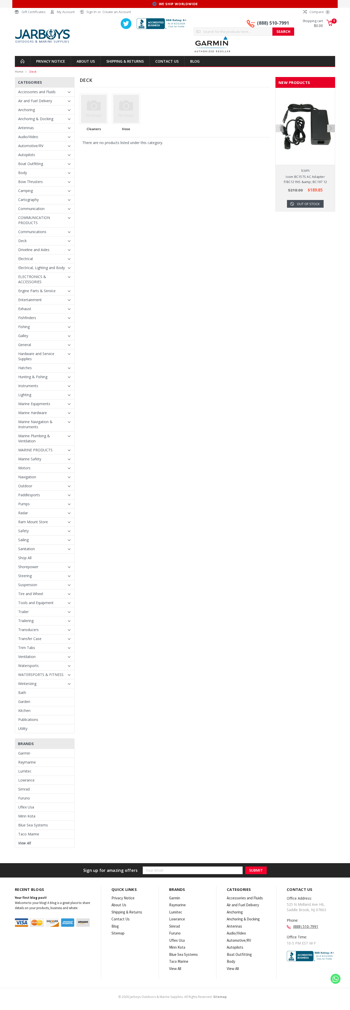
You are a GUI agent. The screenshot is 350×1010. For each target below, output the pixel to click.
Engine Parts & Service (37, 290)
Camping (25, 190)
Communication (31, 208)
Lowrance (26, 780)
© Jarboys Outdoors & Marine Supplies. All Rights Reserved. (172, 997)
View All (24, 843)
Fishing (24, 326)
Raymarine (27, 762)
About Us (86, 61)
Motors (24, 467)
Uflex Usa (26, 807)
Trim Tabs (26, 647)
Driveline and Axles (33, 249)
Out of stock (308, 204)
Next (331, 128)
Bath (22, 692)
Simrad (24, 789)
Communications (32, 231)
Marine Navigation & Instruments (35, 424)
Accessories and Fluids (37, 91)
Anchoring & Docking (35, 118)
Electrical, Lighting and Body (41, 267)
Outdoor (25, 485)
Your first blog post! (31, 897)
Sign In (91, 11)
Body (22, 172)
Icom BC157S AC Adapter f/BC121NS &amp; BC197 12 (305, 179)
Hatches (25, 367)
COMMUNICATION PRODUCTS (34, 220)
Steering (25, 575)
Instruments (28, 385)
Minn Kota (26, 816)
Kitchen (24, 710)
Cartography (28, 199)
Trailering (26, 620)
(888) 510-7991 (273, 23)
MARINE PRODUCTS (35, 449)
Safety (23, 530)
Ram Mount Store (33, 521)
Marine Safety (29, 458)
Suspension (27, 584)
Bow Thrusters (30, 181)
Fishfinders (27, 317)
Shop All (25, 557)
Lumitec (25, 771)
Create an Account (116, 11)
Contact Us (167, 61)
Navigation (27, 476)
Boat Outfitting (30, 163)
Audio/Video (28, 136)
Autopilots (26, 154)
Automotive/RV (30, 145)
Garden (24, 701)
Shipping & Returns (125, 61)
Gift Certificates (34, 11)
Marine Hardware (32, 412)
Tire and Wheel (30, 593)
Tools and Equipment (36, 602)
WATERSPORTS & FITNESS (41, 674)
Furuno (24, 798)
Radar (23, 512)
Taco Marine (28, 834)
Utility (22, 728)
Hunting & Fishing (32, 376)
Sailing (23, 539)
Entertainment (30, 299)
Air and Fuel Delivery (35, 100)
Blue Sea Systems (33, 825)
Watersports (28, 665)
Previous (279, 128)
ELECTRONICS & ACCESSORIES (32, 279)
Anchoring (26, 109)
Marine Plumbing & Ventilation (34, 438)
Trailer (23, 611)
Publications (28, 719)
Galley (23, 335)
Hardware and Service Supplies (36, 356)
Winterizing (27, 683)
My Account (66, 11)
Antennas (26, 127)
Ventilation (27, 656)
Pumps (24, 503)
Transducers (28, 629)
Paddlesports (29, 494)
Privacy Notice (50, 61)
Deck (32, 71)
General (24, 344)
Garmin (24, 753)
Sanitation (26, 548)
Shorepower (28, 566)
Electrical (25, 258)
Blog (195, 61)
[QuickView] (301, 126)
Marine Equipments (34, 403)
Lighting (24, 394)
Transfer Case (30, 638)
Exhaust (24, 308)
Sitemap (118, 933)
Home (19, 71)
